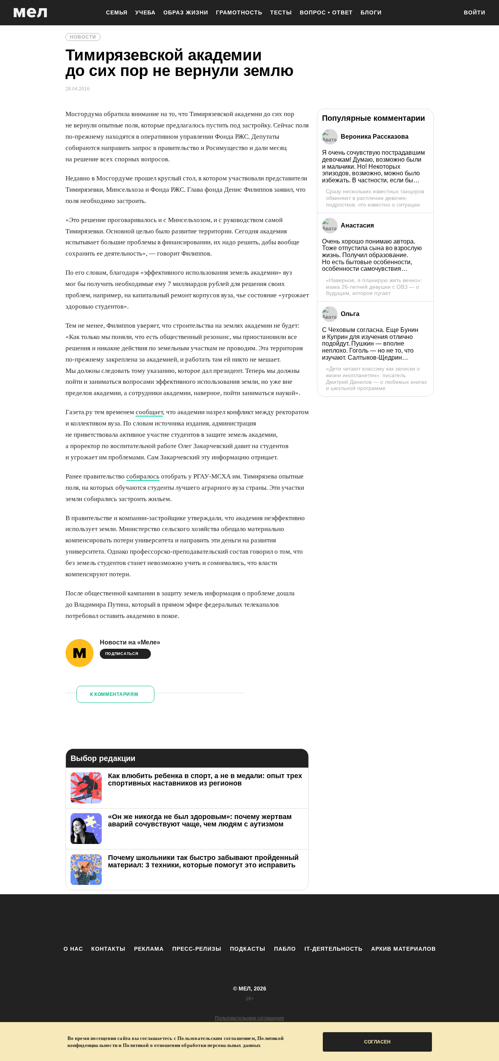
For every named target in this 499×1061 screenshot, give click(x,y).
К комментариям (114, 694)
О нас (73, 949)
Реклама (149, 949)
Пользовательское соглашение (249, 1018)
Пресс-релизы (196, 949)
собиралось (142, 476)
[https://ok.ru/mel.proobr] (292, 919)
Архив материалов (403, 949)
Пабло (285, 949)
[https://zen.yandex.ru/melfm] (206, 919)
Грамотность (239, 12)
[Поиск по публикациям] (448, 13)
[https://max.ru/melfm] (314, 919)
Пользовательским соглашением (216, 1038)
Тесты (281, 12)
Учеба (145, 12)
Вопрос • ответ (326, 12)
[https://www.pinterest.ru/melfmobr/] (271, 919)
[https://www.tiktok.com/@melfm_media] (249, 919)
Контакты (108, 949)
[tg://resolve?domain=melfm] (185, 919)
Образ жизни (185, 12)
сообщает (149, 412)
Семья (116, 12)
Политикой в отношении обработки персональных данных (192, 1045)
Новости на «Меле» (130, 642)
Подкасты (247, 949)
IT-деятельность (333, 949)
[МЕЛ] (30, 12)
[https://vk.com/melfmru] (228, 919)
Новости (83, 37)
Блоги (371, 12)
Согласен (377, 1042)
